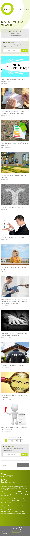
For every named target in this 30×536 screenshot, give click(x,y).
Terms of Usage (7, 532)
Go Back (5, 465)
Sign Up (24, 51)
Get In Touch (23, 465)
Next (18, 437)
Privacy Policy (17, 532)
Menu (27, 9)
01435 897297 (16, 34)
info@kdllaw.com (16, 36)
